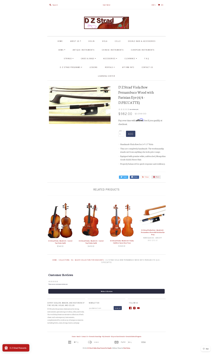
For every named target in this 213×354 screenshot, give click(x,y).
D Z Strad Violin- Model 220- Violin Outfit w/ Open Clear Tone (122, 242)
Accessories (109, 58)
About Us (75, 41)
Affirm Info (128, 67)
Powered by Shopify (106, 348)
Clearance (130, 58)
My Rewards (106, 336)
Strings (68, 58)
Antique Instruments (83, 50)
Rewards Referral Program (133, 336)
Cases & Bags (88, 58)
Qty (120, 131)
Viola (104, 41)
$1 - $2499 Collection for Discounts (87, 260)
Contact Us (147, 67)
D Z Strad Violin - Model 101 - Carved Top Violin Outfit (91, 242)
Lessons (94, 67)
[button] (128, 109)
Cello (118, 41)
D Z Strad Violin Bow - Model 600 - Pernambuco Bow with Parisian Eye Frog (153, 232)
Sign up (108, 5)
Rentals (109, 67)
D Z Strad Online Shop (93, 348)
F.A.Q (146, 58)
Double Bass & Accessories (141, 41)
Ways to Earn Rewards (118, 336)
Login (104, 5)
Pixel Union (126, 348)
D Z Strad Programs (70, 67)
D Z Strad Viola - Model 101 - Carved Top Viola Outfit (60, 242)
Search (78, 336)
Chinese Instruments (113, 50)
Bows (61, 50)
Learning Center (106, 76)
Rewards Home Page (95, 336)
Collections (64, 260)
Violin (92, 41)
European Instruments (142, 50)
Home (60, 41)
